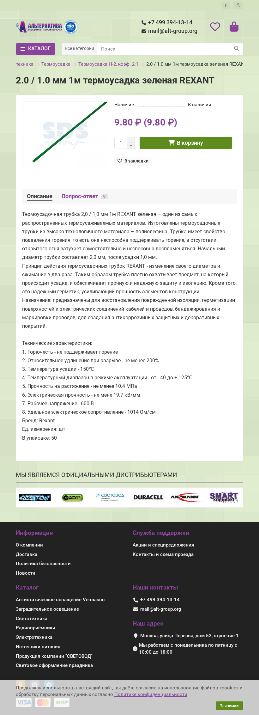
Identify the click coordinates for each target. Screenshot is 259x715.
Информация (34, 532)
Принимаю (229, 706)
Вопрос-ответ (83, 196)
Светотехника (31, 618)
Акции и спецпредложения (163, 545)
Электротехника (34, 637)
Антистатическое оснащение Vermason (60, 599)
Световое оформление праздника (54, 665)
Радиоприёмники (35, 628)
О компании (29, 545)
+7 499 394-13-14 (170, 22)
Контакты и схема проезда (163, 554)
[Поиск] (236, 49)
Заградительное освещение (47, 609)
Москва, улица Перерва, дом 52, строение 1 (189, 636)
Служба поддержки (161, 532)
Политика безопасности (43, 563)
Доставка (26, 554)
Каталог (27, 587)
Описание (39, 196)
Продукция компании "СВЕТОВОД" (54, 656)
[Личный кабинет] (238, 5)
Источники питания (38, 647)
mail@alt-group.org (172, 31)
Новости (25, 573)
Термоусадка (55, 64)
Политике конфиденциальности (150, 694)
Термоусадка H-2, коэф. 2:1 (108, 64)
